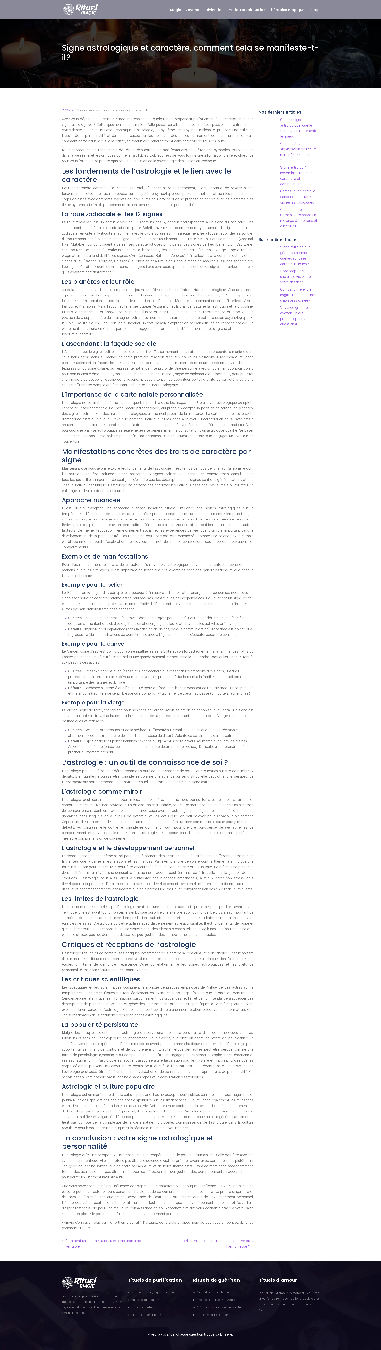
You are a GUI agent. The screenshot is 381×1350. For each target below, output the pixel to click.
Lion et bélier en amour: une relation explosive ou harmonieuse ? (210, 1243)
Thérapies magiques (287, 9)
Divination (215, 9)
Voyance (193, 9)
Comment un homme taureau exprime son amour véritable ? (104, 1243)
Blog (314, 9)
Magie (175, 9)
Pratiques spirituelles (246, 9)
